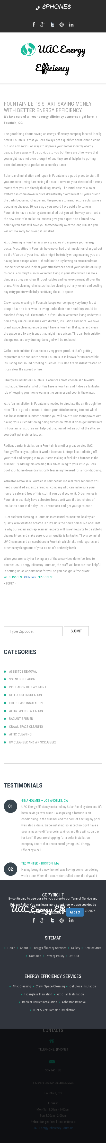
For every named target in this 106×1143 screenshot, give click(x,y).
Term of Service (81, 898)
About (24, 948)
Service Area (93, 948)
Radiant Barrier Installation (39, 1002)
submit (76, 631)
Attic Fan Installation (70, 994)
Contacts (35, 956)
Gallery (75, 948)
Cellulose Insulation (82, 986)
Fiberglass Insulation (38, 994)
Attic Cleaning (22, 986)
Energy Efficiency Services (49, 948)
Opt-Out (74, 956)
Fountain (30, 577)
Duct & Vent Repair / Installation (54, 1010)
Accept (75, 912)
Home (11, 948)
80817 (10, 583)
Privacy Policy (55, 956)
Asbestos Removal (74, 1002)
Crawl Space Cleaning (50, 986)
